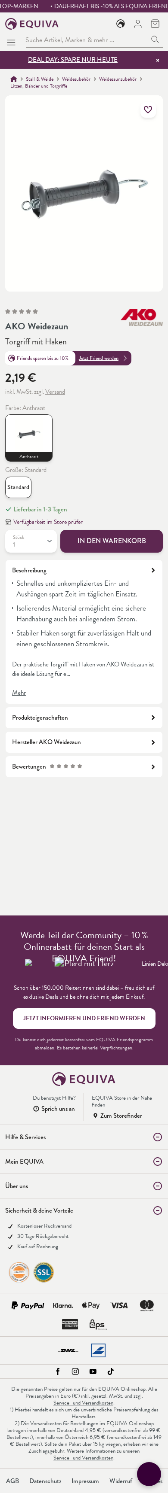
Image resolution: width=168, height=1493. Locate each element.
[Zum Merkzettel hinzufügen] (148, 110)
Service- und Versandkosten (83, 1402)
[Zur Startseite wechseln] (32, 24)
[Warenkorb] (155, 23)
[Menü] (13, 40)
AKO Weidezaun (36, 326)
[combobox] (86, 39)
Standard (18, 487)
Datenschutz (45, 1481)
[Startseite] (13, 79)
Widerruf (120, 1481)
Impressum (85, 1481)
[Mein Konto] (138, 23)
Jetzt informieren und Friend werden (84, 1018)
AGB (12, 1481)
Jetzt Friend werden (98, 358)
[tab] (84, 631)
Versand (55, 392)
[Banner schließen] (157, 60)
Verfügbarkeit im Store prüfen (48, 522)
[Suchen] (155, 39)
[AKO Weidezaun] (142, 317)
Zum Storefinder (121, 1116)
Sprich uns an (58, 1109)
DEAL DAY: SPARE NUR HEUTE (73, 60)
